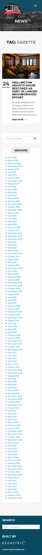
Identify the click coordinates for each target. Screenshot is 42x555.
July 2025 (12, 172)
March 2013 (13, 492)
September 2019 (15, 291)
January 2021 (14, 265)
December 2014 (15, 431)
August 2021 (13, 259)
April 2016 (12, 387)
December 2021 (15, 253)
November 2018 (15, 311)
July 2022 (12, 242)
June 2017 (12, 355)
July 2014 (12, 445)
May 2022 (12, 245)
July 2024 (12, 186)
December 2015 (15, 396)
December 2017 (15, 341)
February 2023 (14, 227)
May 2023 (12, 221)
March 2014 (13, 457)
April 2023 (12, 224)
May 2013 (12, 486)
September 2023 (15, 210)
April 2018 (12, 332)
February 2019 (14, 306)
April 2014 (12, 454)
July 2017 (12, 352)
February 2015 (14, 425)
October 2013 (14, 472)
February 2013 (14, 495)
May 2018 (12, 329)
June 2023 (12, 218)
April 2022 (12, 247)
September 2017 (15, 349)
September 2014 (15, 439)
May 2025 (12, 175)
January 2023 (14, 230)
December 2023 (15, 204)
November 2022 (15, 236)
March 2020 (13, 274)
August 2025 (13, 169)
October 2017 (14, 346)
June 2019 (12, 300)
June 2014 (12, 448)
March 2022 (13, 250)
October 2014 (14, 437)
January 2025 (14, 178)
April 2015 (12, 419)
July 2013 (12, 480)
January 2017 (14, 367)
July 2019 (12, 297)
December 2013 (15, 466)
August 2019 (13, 294)
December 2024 (15, 181)
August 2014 (13, 442)
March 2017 (13, 364)
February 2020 (14, 277)
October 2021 (14, 256)
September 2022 (15, 239)
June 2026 (12, 157)
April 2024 (12, 195)
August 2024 (13, 183)
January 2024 (14, 201)
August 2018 (13, 320)
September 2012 (15, 498)
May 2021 (12, 262)
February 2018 (14, 335)
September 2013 (15, 474)
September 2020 (15, 268)
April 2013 (12, 489)
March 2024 (13, 198)
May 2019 (12, 303)
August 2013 (13, 477)
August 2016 (13, 376)
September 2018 (15, 317)
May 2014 (12, 451)
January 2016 (14, 393)
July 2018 (12, 323)
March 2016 (13, 390)
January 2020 (14, 280)
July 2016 (12, 378)
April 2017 (12, 361)
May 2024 (12, 192)
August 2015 (13, 408)
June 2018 (12, 326)
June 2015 (12, 413)
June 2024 (12, 189)
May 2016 (12, 384)
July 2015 (12, 410)
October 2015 (14, 402)
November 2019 (15, 285)
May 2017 (12, 358)
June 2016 (12, 381)
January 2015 (14, 428)
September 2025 (15, 166)
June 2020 (12, 271)
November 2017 (15, 343)
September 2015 (15, 405)
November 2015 (15, 399)
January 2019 (14, 309)
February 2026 (14, 163)
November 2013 (15, 469)
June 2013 (12, 483)
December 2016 (15, 370)
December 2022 (15, 233)
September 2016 (15, 373)
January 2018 (14, 338)
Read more (21, 101)
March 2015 (13, 422)
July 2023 (12, 215)
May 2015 (12, 416)
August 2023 (13, 212)
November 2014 (15, 434)
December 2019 (15, 282)
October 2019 (14, 288)
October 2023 (14, 207)
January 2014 (14, 463)
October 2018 (14, 314)
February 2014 (14, 460)
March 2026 (13, 160)
